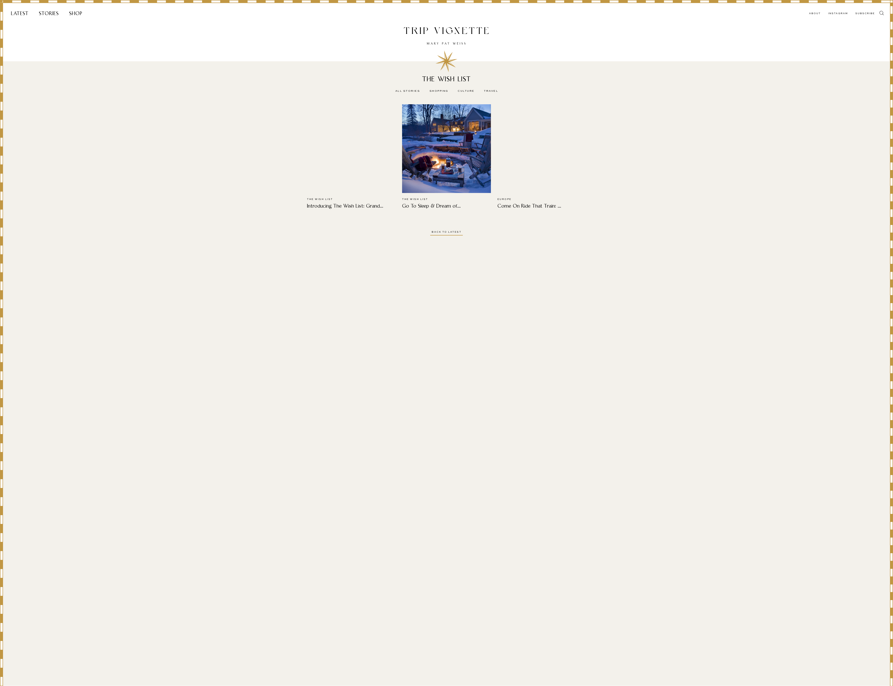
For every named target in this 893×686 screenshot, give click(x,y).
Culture (466, 91)
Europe (504, 199)
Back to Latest (446, 232)
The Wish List (320, 199)
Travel (491, 91)
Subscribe (865, 13)
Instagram (838, 13)
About (815, 13)
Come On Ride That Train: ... (529, 206)
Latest (20, 13)
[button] (882, 13)
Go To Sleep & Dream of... (431, 206)
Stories (49, 13)
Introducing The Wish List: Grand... (345, 206)
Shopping (439, 91)
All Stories (407, 91)
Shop (75, 13)
